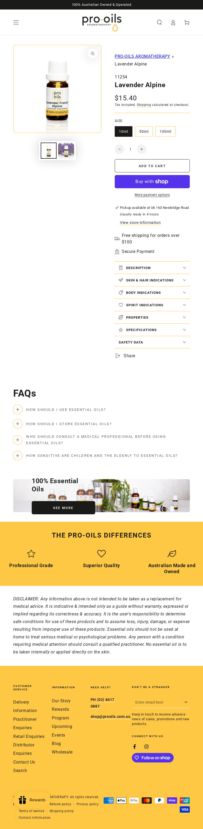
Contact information (35, 817)
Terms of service (31, 811)
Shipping (144, 105)
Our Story (61, 700)
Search (20, 770)
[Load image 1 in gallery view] (49, 151)
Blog (56, 743)
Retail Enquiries (29, 736)
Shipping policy (62, 811)
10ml (125, 133)
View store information (140, 222)
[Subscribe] (187, 702)
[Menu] (16, 22)
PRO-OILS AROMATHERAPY (142, 56)
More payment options (152, 195)
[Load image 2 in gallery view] (66, 151)
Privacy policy (88, 804)
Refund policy (60, 804)
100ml (167, 133)
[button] (159, 22)
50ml (146, 133)
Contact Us (24, 762)
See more (63, 508)
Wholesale (62, 752)
